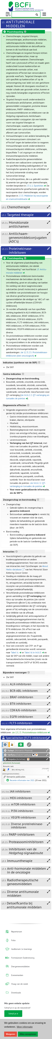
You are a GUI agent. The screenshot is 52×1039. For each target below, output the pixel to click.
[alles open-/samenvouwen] (47, 750)
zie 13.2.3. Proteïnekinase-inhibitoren (30, 732)
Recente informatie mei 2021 (22, 780)
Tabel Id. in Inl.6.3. (33, 652)
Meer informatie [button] (25, 1027)
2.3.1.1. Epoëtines (34, 185)
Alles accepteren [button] (28, 1034)
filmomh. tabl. (8, 766)
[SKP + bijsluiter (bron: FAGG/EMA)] (8, 769)
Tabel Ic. (15, 652)
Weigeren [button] (10, 1034)
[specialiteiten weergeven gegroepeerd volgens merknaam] (5, 744)
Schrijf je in (13, 1013)
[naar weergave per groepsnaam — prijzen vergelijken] (4, 770)
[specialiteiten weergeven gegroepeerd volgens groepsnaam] (12, 744)
